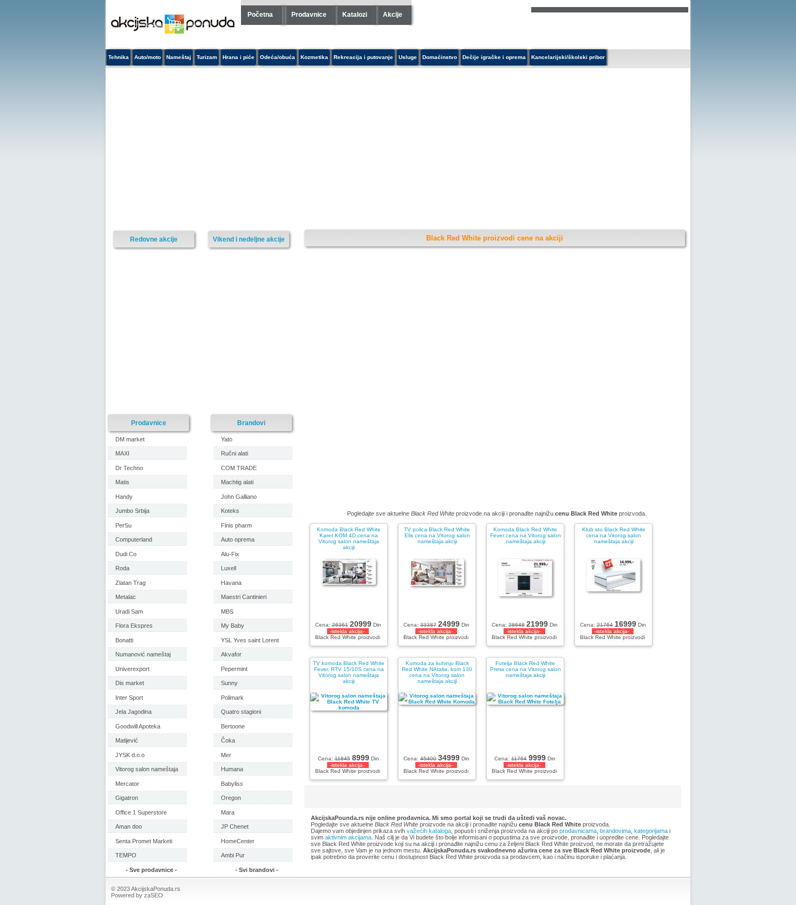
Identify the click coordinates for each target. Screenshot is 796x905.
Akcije (392, 14)
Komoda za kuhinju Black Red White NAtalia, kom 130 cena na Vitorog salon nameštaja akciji (437, 672)
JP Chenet (235, 826)
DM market (130, 439)
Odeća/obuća (277, 57)
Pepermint (234, 669)
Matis (122, 482)
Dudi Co (125, 554)
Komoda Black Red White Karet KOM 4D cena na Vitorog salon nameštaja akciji (349, 538)
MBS (227, 611)
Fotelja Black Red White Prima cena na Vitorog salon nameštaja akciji (525, 669)
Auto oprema (238, 539)
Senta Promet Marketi (143, 841)
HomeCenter (238, 841)
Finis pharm (236, 525)
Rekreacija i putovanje (363, 57)
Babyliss (232, 783)
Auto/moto (147, 57)
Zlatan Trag (130, 583)
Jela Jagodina (133, 711)
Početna (260, 14)
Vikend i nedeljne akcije (249, 239)
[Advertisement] (297, 149)
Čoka (228, 740)
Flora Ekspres (134, 625)
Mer (226, 755)
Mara (227, 812)
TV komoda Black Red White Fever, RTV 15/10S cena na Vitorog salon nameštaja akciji (348, 672)
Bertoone (233, 726)
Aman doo (128, 826)
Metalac (125, 597)
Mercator (127, 783)
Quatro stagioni (241, 711)
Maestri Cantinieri (243, 597)
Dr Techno (129, 468)
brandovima (615, 831)
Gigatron (126, 798)
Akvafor (231, 654)
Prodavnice (309, 14)
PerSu (123, 525)
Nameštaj (178, 57)
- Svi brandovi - (256, 870)
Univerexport (132, 669)
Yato (226, 439)
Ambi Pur (233, 855)
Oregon (231, 798)
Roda (122, 568)
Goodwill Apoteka (137, 726)
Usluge (408, 57)
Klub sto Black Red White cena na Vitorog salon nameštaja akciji (613, 535)
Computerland (133, 539)
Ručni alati (234, 453)
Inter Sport (129, 697)
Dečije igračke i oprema (494, 57)
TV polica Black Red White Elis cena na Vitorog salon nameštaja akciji (437, 535)
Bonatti (124, 640)
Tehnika (118, 57)
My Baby (232, 625)
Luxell (228, 568)
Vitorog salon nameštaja (146, 769)
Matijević (126, 740)
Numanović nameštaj (143, 654)
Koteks (230, 510)
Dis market (129, 683)
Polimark (232, 697)
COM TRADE (239, 468)
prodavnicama (578, 831)
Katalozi (354, 14)
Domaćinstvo (439, 57)
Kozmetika (314, 57)
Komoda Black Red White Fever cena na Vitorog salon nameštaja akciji (525, 535)
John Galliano (239, 496)
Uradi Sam (129, 611)
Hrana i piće (239, 57)
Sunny (229, 683)
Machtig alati (237, 482)
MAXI (122, 453)
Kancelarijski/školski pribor (568, 57)
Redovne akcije (154, 239)
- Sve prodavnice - (151, 870)
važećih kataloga (429, 831)
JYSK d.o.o (130, 755)
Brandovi (251, 422)
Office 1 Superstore (141, 812)
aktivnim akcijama (348, 837)
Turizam (207, 57)
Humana (232, 769)
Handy (124, 496)
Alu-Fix (230, 554)
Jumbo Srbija (132, 510)
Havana (231, 583)
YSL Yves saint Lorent (250, 640)
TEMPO (125, 855)
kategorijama (651, 831)
